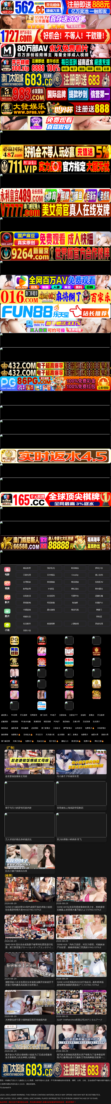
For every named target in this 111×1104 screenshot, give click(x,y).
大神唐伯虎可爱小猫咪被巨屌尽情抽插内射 (26, 1019)
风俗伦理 (99, 623)
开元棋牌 (23, 715)
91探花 (51, 588)
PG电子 (53, 715)
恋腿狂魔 (99, 595)
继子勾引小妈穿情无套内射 (18, 807)
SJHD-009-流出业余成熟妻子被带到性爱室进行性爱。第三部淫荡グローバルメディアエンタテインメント (29, 947)
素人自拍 (99, 574)
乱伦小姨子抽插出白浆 (16, 870)
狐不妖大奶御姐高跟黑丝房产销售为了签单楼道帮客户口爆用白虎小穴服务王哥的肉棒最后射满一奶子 (81, 1057)
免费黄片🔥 (16, 734)
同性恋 (99, 616)
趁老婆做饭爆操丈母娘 (16, 776)
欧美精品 (75, 568)
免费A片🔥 (29, 741)
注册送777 (73, 715)
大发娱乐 (56, 728)
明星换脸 (51, 602)
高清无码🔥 (76, 741)
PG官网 (14, 715)
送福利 (83, 715)
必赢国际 (4, 721)
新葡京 (91, 715)
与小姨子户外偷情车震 (68, 776)
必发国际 (34, 728)
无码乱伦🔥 (28, 734)
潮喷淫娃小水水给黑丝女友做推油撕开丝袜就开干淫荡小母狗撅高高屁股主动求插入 (29, 983)
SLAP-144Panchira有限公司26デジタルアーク (79, 1019)
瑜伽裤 (75, 602)
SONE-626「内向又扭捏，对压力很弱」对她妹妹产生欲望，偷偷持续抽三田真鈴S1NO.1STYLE (81, 946)
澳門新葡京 (67, 728)
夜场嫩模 (24, 728)
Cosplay (75, 574)
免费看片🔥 (89, 728)
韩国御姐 (51, 582)
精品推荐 (27, 568)
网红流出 (75, 588)
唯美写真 (75, 609)
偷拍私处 (4, 728)
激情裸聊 (4, 734)
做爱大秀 (94, 734)
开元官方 (39, 734)
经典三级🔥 (17, 741)
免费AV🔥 (88, 741)
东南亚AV (99, 582)
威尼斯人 (4, 715)
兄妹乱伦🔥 (41, 741)
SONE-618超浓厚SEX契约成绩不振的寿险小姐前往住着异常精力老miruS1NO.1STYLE (28, 908)
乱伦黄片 (96, 721)
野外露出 (99, 588)
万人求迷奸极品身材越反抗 (18, 839)
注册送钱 (62, 715)
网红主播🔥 (99, 741)
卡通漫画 (27, 609)
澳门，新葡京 (73, 734)
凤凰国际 (14, 721)
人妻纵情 (75, 623)
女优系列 (51, 595)
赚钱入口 (65, 741)
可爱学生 (75, 595)
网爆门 (99, 609)
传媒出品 (27, 616)
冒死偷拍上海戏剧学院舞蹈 (70, 807)
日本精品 (51, 574)
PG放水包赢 (26, 721)
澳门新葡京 (45, 728)
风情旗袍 (27, 602)
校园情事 (51, 623)
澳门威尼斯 (5, 741)
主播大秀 (76, 721)
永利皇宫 (78, 728)
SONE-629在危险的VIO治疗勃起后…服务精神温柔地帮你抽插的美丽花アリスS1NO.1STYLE (80, 983)
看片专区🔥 (53, 741)
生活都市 (27, 623)
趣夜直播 (14, 728)
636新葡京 (101, 728)
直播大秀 (104, 734)
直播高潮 (37, 721)
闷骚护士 (99, 602)
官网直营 (33, 715)
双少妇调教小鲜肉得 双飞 (69, 839)
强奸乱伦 (51, 568)
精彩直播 (47, 721)
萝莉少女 (99, 568)
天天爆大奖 (50, 734)
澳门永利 (43, 715)
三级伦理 (27, 574)
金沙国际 (61, 734)
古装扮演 (27, 595)
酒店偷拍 (66, 721)
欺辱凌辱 (27, 588)
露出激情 (51, 609)
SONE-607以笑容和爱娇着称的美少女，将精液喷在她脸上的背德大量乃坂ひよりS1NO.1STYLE (81, 908)
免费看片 (84, 734)
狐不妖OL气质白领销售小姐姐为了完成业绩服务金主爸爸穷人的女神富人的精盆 (28, 1056)
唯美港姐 (75, 582)
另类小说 (27, 630)
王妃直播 (86, 721)
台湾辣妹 (27, 582)
